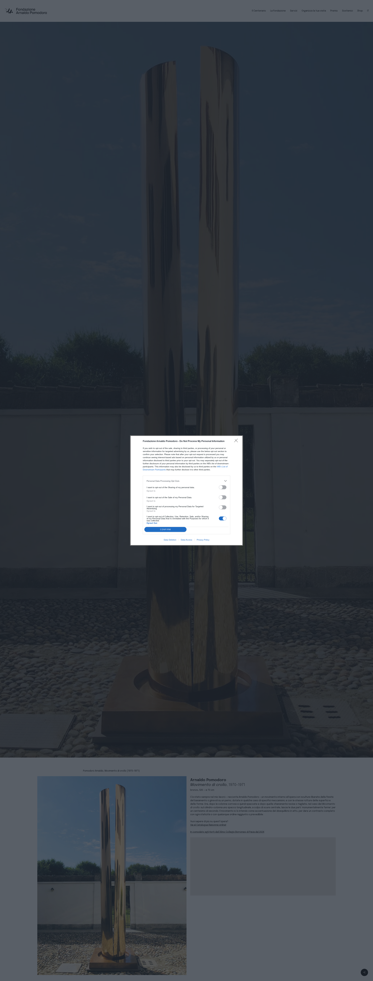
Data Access (186, 540)
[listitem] (186, 480)
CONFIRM (165, 529)
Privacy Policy (203, 540)
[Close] (237, 441)
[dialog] (186, 490)
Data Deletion (170, 540)
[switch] (222, 487)
